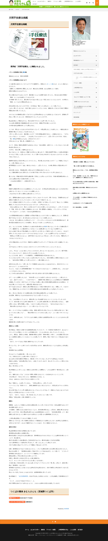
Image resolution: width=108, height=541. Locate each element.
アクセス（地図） (57, 1)
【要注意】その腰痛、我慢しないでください (84, 161)
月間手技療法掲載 (25, 9)
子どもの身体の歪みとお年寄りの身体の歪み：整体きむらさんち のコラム (85, 182)
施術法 (49, 1)
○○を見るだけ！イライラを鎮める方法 (82, 203)
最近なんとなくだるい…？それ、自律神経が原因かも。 (85, 171)
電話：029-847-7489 (77, 42)
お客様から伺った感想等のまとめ (81, 193)
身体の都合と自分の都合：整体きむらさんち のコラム (85, 188)
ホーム (34, 1)
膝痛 (45, 226)
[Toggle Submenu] (96, 55)
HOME (11, 9)
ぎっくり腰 (50, 84)
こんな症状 (78, 1)
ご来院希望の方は (68, 1)
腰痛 (14, 139)
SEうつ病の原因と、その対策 (80, 207)
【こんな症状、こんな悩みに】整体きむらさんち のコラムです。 (85, 198)
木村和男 (66, 508)
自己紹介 (35, 4)
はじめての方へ (41, 1)
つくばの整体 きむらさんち (55, 533)
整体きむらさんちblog (79, 156)
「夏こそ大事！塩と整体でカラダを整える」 (84, 166)
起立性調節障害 (23, 476)
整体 (24, 72)
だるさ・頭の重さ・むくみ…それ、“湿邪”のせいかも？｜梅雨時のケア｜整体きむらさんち (85, 176)
